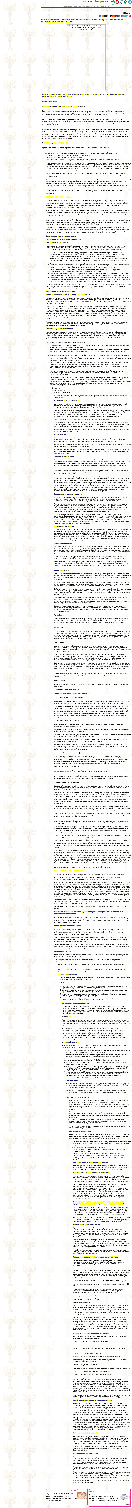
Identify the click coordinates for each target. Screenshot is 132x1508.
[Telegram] (127, 16)
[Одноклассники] (103, 16)
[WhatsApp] (124, 16)
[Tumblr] (119, 16)
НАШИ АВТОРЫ (103, 6)
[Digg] (111, 16)
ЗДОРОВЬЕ (67, 6)
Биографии (103, 1)
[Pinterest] (130, 16)
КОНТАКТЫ (90, 6)
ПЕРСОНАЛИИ (79, 6)
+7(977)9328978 (87, 1)
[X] (105, 16)
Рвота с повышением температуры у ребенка (64, 1490)
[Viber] (122, 16)
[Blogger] (108, 16)
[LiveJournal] (116, 16)
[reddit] (113, 16)
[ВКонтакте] (100, 16)
